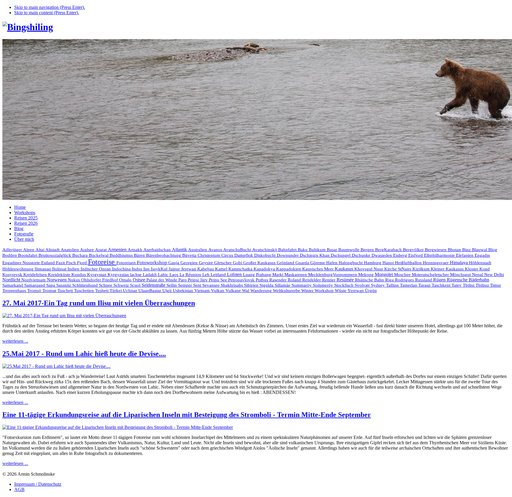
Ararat (101, 249)
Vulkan (218, 290)
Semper (185, 285)
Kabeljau (206, 269)
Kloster (472, 269)
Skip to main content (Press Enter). (46, 12)
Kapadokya (265, 269)
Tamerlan (409, 285)
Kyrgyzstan (119, 274)
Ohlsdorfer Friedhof (100, 280)
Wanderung (261, 290)
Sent (197, 285)
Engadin (482, 255)
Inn (147, 269)
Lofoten (235, 274)
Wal (246, 290)
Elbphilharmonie (440, 255)
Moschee (403, 274)
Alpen (29, 249)
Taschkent (442, 285)
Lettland (219, 274)
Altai (40, 249)
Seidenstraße (154, 285)
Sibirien (252, 285)
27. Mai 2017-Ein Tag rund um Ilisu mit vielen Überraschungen (98, 303)
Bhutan (455, 249)
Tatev (457, 285)
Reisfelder (312, 280)
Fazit (61, 262)
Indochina (122, 268)
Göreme (318, 262)
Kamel (221, 269)
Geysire (206, 262)
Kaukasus (344, 269)
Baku (303, 249)
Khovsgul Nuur (369, 269)
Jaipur (175, 269)
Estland (48, 262)
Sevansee (211, 285)
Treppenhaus (14, 290)
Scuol (136, 285)
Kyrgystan (97, 274)
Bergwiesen (436, 249)
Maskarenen (296, 274)
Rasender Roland (285, 279)
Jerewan (189, 269)
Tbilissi (483, 285)
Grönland (286, 262)
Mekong (366, 274)
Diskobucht (265, 255)
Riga (390, 280)
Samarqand (35, 285)
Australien (198, 249)
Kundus (79, 274)
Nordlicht (11, 279)
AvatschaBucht (237, 249)
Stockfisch (344, 285)
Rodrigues (405, 279)
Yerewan (356, 290)
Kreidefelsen (35, 274)
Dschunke (362, 255)
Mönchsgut (461, 274)
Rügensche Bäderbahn (468, 279)
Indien (74, 268)
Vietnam (202, 290)
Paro (183, 280)
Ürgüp (371, 290)
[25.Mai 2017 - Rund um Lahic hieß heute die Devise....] (56, 366)
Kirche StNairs (398, 269)
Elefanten (465, 255)
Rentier (329, 280)
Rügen (440, 279)
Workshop (325, 290)
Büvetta (190, 255)
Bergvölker (414, 249)
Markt (278, 274)
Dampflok (244, 255)
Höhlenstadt (480, 262)
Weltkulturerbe (287, 290)
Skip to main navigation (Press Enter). (49, 7)
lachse (136, 274)
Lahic (163, 274)
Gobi (238, 262)
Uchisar (130, 290)
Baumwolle (349, 249)
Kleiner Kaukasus (448, 269)
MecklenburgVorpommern (333, 274)
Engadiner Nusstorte (21, 262)
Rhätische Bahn (370, 280)
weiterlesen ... (15, 341)
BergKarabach (389, 249)
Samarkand (13, 285)
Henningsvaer (436, 262)
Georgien (189, 262)
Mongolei (384, 274)
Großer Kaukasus (260, 262)
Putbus (262, 280)
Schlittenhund (85, 285)
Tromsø (49, 290)
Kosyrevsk (12, 274)
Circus (227, 255)
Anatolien (70, 249)
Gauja (174, 262)
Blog (492, 249)
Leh (206, 274)
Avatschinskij (265, 249)
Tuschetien (84, 290)
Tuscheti (65, 290)
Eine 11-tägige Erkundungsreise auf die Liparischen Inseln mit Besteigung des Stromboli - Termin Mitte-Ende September (186, 415)
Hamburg (373, 262)
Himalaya (459, 262)
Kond (484, 269)
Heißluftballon (409, 262)
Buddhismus (122, 255)
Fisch (71, 262)
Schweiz (121, 285)
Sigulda (267, 285)
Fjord (82, 262)
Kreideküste (59, 274)
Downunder (288, 255)
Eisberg (400, 255)
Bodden (10, 255)
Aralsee (87, 249)
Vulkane (233, 290)
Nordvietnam (34, 279)
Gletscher (223, 262)
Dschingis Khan (315, 255)
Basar (332, 249)
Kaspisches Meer (318, 269)
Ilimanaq (43, 269)
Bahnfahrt (288, 249)
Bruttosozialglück (55, 255)
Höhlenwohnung (18, 269)
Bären (140, 255)
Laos (174, 274)
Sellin (172, 285)
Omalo (126, 280)
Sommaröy (302, 285)
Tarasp (425, 285)
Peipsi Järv (198, 280)
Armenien (118, 249)
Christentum (209, 255)
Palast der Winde (162, 280)
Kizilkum (421, 269)
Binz (467, 249)
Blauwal (480, 249)
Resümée (346, 279)
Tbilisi (469, 285)
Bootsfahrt (28, 255)
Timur (495, 285)
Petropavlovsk (242, 280)
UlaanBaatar (150, 290)
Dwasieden (382, 255)
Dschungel (341, 255)
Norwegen (57, 279)
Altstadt (53, 249)
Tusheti (102, 290)
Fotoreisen (126, 262)
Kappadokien (289, 269)
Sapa (51, 285)
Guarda (302, 262)
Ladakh (150, 274)
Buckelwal (99, 255)
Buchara (80, 255)
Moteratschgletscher (431, 274)
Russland (424, 279)
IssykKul (160, 269)
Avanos (215, 249)
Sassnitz (64, 285)
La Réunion (191, 274)
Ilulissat (60, 269)
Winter (308, 290)
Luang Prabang (257, 274)
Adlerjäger (12, 249)
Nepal (478, 274)
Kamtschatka (241, 268)
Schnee (106, 285)
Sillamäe (283, 285)
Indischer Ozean (96, 268)
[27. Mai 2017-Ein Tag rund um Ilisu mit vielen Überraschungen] (64, 315)
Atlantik (180, 249)
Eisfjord (416, 255)
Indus (137, 269)
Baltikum (318, 249)
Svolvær (363, 285)
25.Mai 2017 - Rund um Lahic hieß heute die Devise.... (84, 353)
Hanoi (389, 262)
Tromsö (34, 290)
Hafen (332, 262)
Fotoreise (102, 262)
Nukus (74, 280)
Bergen (368, 249)
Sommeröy (323, 285)
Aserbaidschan (157, 249)
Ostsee (139, 279)
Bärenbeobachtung (164, 255)
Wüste (341, 290)
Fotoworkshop (152, 262)
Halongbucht (351, 262)
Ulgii (167, 290)
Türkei (116, 290)
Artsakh (135, 249)
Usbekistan (183, 290)
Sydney (378, 285)
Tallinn (393, 285)
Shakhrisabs (232, 285)
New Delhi (494, 274)
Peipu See (218, 280)
